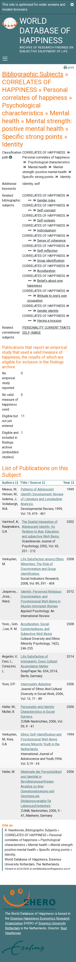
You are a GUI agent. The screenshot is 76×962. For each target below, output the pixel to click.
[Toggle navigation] (5, 58)
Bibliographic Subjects (32, 74)
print (70, 67)
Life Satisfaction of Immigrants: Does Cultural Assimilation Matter (39, 661)
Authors (8, 483)
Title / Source (31, 483)
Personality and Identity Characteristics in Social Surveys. (38, 712)
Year (67, 483)
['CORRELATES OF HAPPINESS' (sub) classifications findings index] (10, 157)
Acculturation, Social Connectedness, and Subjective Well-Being (36, 629)
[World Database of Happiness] (9, 33)
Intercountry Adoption (36, 684)
